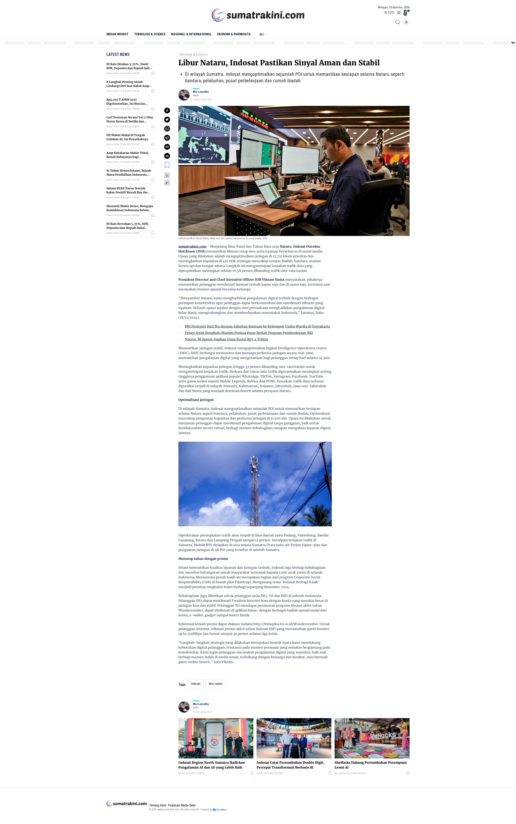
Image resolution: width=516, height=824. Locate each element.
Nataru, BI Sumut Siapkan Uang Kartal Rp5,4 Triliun (226, 339)
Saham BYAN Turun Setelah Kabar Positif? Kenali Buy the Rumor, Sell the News (127, 192)
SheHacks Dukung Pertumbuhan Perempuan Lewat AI (371, 764)
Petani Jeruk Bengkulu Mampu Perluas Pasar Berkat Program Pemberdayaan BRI (249, 333)
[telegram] (167, 138)
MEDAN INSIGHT (117, 34)
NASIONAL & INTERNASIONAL (191, 34)
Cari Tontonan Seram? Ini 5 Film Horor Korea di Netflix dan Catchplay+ (129, 121)
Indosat (195, 684)
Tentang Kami (157, 805)
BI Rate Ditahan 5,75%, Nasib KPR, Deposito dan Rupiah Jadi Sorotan (128, 68)
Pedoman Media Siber (182, 805)
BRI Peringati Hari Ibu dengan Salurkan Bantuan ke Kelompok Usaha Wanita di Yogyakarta (257, 326)
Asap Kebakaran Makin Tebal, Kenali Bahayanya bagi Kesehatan (127, 157)
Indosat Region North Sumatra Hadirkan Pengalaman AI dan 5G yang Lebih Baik (211, 764)
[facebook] (167, 110)
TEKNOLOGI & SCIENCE (149, 34)
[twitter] (167, 120)
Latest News (118, 54)
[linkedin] (167, 156)
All (261, 34)
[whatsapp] (167, 129)
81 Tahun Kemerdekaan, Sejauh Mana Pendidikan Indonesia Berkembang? (128, 174)
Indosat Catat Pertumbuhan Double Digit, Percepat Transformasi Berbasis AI (290, 764)
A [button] (167, 175)
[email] (167, 147)
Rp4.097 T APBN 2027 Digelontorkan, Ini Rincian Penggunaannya (125, 104)
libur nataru (216, 684)
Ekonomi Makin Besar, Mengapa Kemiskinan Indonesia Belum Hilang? (129, 210)
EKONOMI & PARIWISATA (234, 34)
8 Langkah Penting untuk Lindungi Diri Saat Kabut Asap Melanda (127, 86)
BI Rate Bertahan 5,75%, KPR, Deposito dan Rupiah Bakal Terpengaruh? (127, 228)
